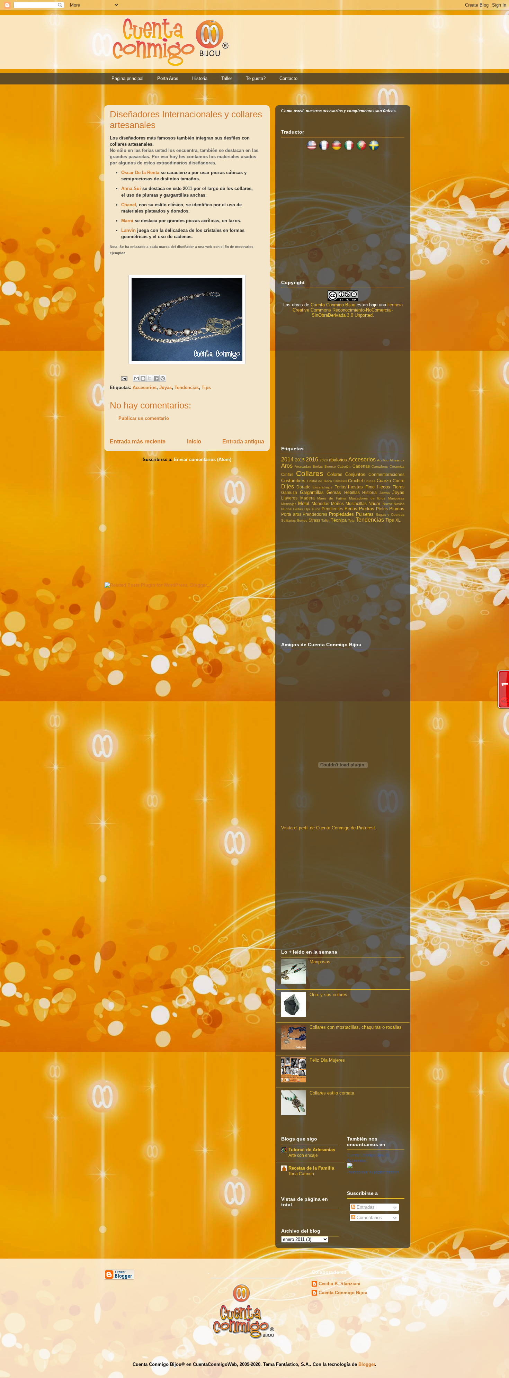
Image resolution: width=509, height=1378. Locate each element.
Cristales (340, 481)
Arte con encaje (303, 1155)
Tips (206, 387)
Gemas (334, 492)
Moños (337, 503)
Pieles (382, 508)
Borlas (318, 466)
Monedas (320, 503)
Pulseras (365, 514)
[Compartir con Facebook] (156, 378)
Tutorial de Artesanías (311, 1149)
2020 (324, 460)
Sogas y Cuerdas (390, 514)
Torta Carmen (301, 1173)
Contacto (288, 78)
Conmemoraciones (386, 474)
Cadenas (361, 466)
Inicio (194, 441)
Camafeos (380, 466)
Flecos (383, 486)
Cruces (369, 481)
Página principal (127, 78)
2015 (300, 460)
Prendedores (315, 514)
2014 (287, 459)
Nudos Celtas (292, 509)
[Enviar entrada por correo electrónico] (124, 377)
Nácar (374, 503)
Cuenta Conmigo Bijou (333, 304)
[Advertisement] (187, 520)
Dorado (303, 487)
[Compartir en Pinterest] (162, 378)
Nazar (387, 504)
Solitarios (288, 520)
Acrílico (383, 460)
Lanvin (128, 230)
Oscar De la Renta (140, 172)
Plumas (396, 508)
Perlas (351, 508)
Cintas (287, 474)
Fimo (370, 487)
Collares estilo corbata (332, 1093)
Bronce (330, 466)
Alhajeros (397, 460)
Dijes (287, 486)
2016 (312, 459)
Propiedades (341, 514)
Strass (314, 520)
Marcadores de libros (367, 498)
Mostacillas (356, 503)
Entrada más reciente (138, 441)
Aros (287, 466)
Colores (334, 474)
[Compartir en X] (149, 378)
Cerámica (397, 466)
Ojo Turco (312, 509)
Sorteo (302, 520)
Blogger (366, 1364)
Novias (399, 504)
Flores (398, 487)
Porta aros (291, 514)
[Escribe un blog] (143, 378)
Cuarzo (384, 480)
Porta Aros (167, 78)
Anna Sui (131, 188)
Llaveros (289, 498)
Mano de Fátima (331, 498)
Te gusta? (256, 78)
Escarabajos (322, 487)
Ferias (340, 487)
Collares (309, 473)
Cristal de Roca (319, 481)
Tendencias (187, 387)
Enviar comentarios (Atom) (202, 459)
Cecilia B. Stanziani (339, 1283)
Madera (307, 498)
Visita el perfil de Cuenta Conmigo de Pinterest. (328, 827)
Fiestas (355, 486)
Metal (303, 503)
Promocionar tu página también (373, 1172)
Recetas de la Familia (311, 1168)
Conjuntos (355, 474)
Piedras (366, 508)
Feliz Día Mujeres (327, 1060)
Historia (199, 78)
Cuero (398, 480)
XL (398, 520)
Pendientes (332, 508)
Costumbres (293, 480)
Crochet (355, 480)
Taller (226, 78)
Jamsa (384, 493)
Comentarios (368, 1217)
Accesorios (145, 387)
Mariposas (396, 498)
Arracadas (303, 466)
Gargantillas (312, 492)
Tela (351, 520)
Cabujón (344, 466)
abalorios (338, 459)
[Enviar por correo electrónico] (136, 378)
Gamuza (289, 492)
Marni (128, 220)
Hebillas (352, 492)
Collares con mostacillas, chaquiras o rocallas (356, 1027)
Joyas (165, 387)
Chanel (128, 204)
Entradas (365, 1207)
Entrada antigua (243, 441)
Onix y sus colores (328, 994)
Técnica (339, 520)
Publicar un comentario (143, 418)
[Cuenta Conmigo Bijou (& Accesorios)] (349, 1166)
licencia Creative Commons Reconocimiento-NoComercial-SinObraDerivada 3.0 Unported (348, 310)
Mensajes (288, 504)
